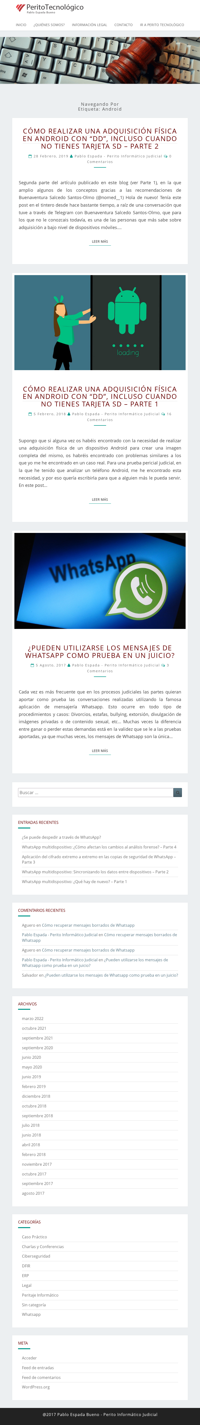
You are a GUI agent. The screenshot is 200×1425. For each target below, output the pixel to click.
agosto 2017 (33, 1193)
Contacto (123, 24)
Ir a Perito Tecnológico (162, 24)
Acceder (29, 1358)
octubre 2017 (34, 1174)
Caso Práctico (34, 1237)
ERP (25, 1275)
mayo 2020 (32, 1067)
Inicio (21, 24)
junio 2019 (31, 1076)
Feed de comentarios (41, 1377)
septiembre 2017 (37, 1183)
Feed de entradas (38, 1367)
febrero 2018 (34, 1154)
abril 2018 (31, 1144)
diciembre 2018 (36, 1096)
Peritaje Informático (40, 1295)
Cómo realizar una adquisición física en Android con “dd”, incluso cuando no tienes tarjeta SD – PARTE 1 (100, 396)
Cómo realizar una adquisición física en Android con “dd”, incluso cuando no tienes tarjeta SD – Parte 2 (100, 138)
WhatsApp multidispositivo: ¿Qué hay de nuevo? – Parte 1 (74, 881)
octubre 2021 (34, 1028)
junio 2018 (31, 1135)
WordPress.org (36, 1387)
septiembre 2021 (37, 1038)
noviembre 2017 (37, 1164)
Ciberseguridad (36, 1256)
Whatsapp (31, 1314)
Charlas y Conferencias (43, 1246)
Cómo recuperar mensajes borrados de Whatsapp (88, 925)
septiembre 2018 (37, 1115)
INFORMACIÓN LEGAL (89, 24)
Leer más (101, 241)
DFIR (26, 1266)
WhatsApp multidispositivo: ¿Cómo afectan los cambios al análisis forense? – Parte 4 (99, 847)
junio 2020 (31, 1057)
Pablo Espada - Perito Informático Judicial (118, 156)
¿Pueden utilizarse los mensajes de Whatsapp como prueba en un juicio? (100, 651)
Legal (26, 1285)
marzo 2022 (32, 1018)
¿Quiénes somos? (49, 24)
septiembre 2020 (37, 1047)
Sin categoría (34, 1305)
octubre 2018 (34, 1106)
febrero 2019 (34, 1086)
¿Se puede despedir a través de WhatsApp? (61, 837)
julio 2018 (31, 1125)
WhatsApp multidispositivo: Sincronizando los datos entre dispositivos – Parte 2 (95, 872)
